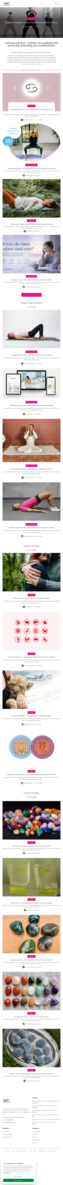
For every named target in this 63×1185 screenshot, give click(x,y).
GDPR (35, 1150)
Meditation (31, 220)
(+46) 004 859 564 (9, 1120)
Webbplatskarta (52, 1150)
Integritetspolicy (23, 1150)
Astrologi (31, 105)
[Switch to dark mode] (56, 3)
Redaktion (6, 1128)
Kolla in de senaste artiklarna (31, 295)
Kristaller (31, 18)
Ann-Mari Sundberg (7, 1134)
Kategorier (35, 1128)
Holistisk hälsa (31, 276)
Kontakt (30, 1150)
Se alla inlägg (31, 307)
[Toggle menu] (59, 3)
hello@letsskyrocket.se (10, 1122)
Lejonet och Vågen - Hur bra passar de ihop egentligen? (46, 1119)
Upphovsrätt (15, 1150)
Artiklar (34, 1098)
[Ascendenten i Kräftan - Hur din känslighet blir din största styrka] (31, 92)
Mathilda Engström (7, 1137)
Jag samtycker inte (18, 1176)
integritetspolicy (7, 1173)
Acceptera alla (18, 1180)
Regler (8, 1150)
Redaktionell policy (42, 1150)
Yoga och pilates (31, 165)
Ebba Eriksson (6, 1131)
